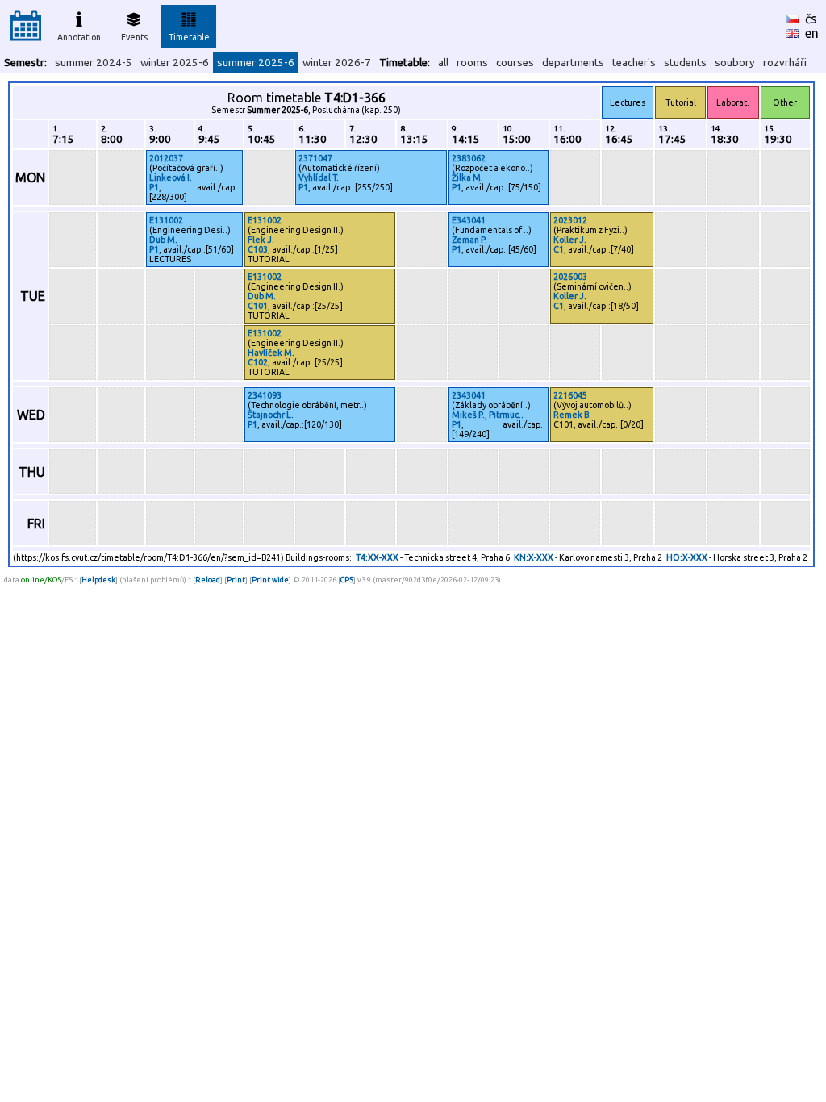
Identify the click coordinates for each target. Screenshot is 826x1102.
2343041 (469, 395)
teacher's (634, 62)
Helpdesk (98, 579)
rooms (472, 62)
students (685, 62)
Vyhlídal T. (318, 177)
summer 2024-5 (93, 62)
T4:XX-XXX (377, 557)
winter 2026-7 (336, 62)
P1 (154, 187)
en (812, 33)
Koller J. (569, 239)
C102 (258, 362)
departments (573, 62)
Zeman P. (469, 239)
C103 (258, 249)
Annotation (79, 37)
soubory (735, 62)
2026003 (570, 277)
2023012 (570, 220)
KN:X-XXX (533, 557)
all (443, 62)
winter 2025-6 (174, 62)
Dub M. (163, 239)
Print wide (270, 579)
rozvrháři (785, 62)
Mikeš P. (468, 415)
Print (236, 579)
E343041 (469, 220)
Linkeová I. (170, 177)
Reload (207, 579)
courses (515, 62)
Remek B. (572, 415)
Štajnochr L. (271, 415)
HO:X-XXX (686, 557)
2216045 (570, 395)
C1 (558, 249)
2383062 (469, 158)
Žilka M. (467, 177)
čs (811, 18)
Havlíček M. (271, 352)
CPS (346, 579)
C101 (258, 306)
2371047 (315, 158)
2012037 (166, 158)
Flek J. (261, 239)
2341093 (265, 395)
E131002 (166, 220)
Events (134, 37)
